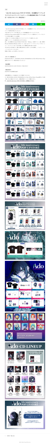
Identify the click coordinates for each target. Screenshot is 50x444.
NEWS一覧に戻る (11, 435)
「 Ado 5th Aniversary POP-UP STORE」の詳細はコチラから (20, 80)
